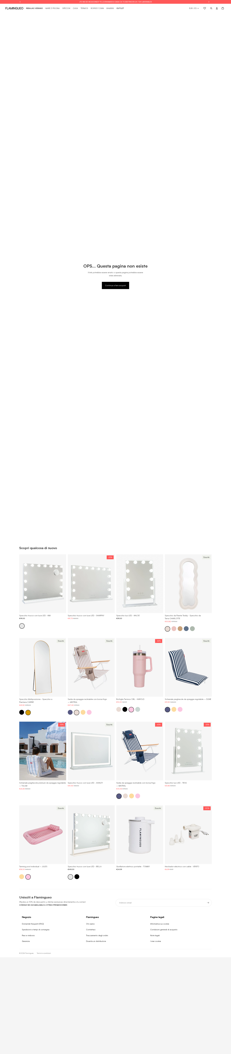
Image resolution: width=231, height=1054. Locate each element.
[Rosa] (174, 628)
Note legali (155, 935)
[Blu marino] (70, 712)
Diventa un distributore (96, 941)
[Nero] (21, 712)
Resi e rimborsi (28, 935)
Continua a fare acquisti (115, 285)
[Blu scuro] (186, 628)
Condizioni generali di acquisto (163, 929)
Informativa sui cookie (159, 924)
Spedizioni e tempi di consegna (35, 929)
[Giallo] (83, 712)
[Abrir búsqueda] (211, 8)
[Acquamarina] (137, 709)
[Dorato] (28, 712)
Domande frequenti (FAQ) (33, 924)
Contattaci (90, 929)
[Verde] (192, 628)
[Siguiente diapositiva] (62, 584)
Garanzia (26, 941)
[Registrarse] (208, 902)
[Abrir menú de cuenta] (217, 8)
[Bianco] (22, 625)
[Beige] (167, 628)
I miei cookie (155, 941)
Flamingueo (29, 953)
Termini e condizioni (44, 953)
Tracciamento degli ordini (97, 935)
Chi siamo (90, 924)
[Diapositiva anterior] (23, 584)
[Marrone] (180, 628)
